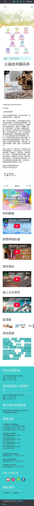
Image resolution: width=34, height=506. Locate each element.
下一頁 (28, 186)
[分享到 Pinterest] (13, 175)
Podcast (29, 1)
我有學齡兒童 (7, 341)
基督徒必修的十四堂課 (9, 353)
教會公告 (20, 353)
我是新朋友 (18, 341)
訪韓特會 (28, 353)
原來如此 (20, 347)
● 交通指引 (15, 493)
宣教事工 (12, 347)
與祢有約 (6, 358)
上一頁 (6, 186)
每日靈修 (8, 344)
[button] (5, 199)
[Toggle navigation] (5, 2)
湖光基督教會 (18, 501)
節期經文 (28, 356)
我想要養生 (28, 341)
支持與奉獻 (6, 339)
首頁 (5, 58)
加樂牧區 (14, 339)
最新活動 (6, 356)
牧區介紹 (5, 347)
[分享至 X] (8, 175)
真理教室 (26, 350)
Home (5, 504)
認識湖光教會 (15, 358)
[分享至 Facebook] (10, 175)
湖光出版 (17, 356)
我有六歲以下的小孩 (25, 339)
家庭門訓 (27, 347)
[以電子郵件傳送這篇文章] (5, 175)
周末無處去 (28, 344)
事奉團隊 (18, 344)
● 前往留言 (6, 493)
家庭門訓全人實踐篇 (9, 350)
